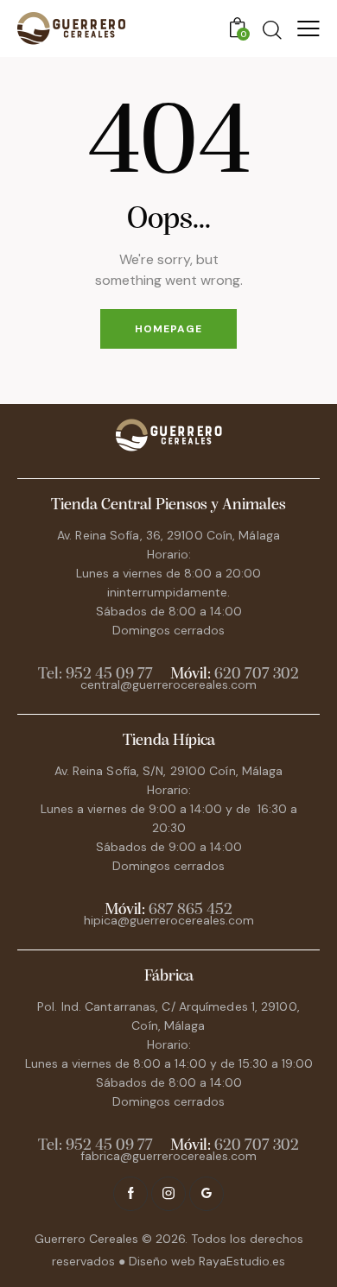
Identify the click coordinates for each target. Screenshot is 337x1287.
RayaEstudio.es (242, 1261)
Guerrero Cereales (88, 1238)
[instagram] (168, 1194)
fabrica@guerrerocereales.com (168, 1156)
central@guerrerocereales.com (168, 684)
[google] (206, 1194)
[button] (308, 28)
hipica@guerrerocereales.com (169, 920)
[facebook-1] (130, 1194)
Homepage (168, 329)
